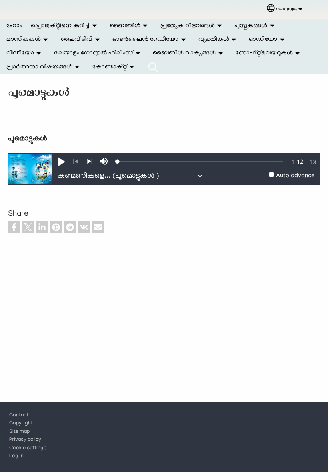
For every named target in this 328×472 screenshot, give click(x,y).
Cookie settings (27, 448)
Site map (19, 432)
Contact (18, 415)
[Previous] (76, 161)
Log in (16, 456)
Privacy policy (25, 440)
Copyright (21, 423)
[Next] (90, 161)
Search (153, 67)
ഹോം (14, 26)
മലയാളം (286, 9)
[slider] (200, 161)
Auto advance (295, 176)
